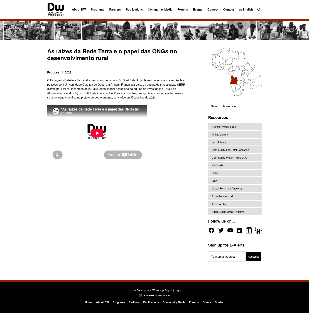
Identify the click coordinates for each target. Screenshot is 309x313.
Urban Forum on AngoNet (227, 188)
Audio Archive (220, 204)
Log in (178, 290)
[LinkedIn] (239, 230)
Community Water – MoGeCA (229, 157)
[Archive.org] (249, 230)
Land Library (219, 142)
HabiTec (216, 173)
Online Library (220, 134)
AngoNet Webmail (222, 196)
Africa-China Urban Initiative (228, 211)
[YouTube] (230, 230)
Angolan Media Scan (224, 126)
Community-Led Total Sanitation (230, 150)
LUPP (215, 181)
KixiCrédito (218, 165)
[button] (259, 9)
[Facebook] (211, 230)
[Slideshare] (258, 230)
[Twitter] (221, 230)
